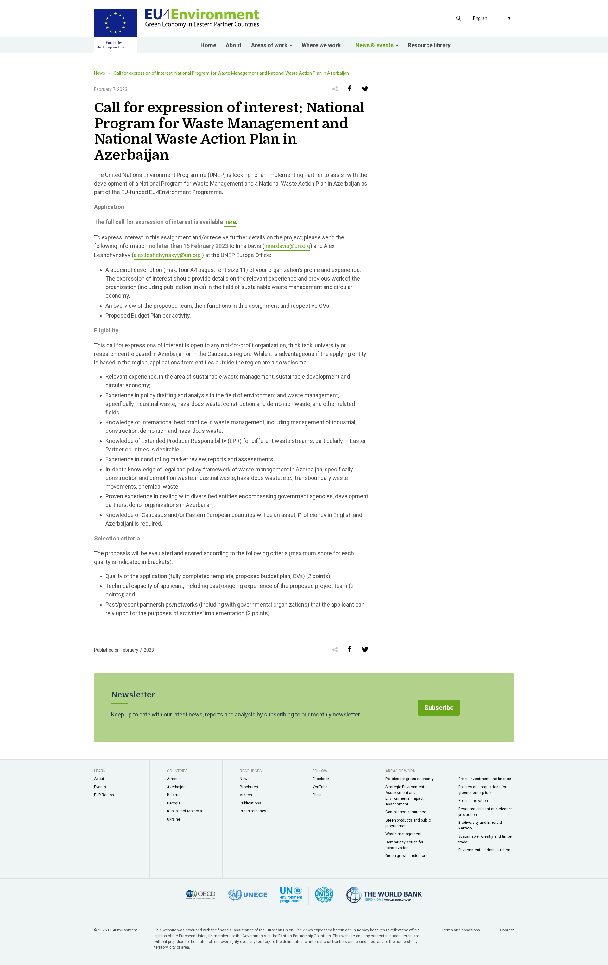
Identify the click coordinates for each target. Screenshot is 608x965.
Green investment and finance (484, 779)
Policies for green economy (409, 779)
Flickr (317, 795)
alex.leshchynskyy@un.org (167, 255)
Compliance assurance (405, 812)
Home (208, 45)
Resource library (429, 45)
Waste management (403, 834)
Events (100, 787)
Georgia (173, 803)
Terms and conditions (461, 930)
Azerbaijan (176, 787)
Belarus (173, 795)
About (234, 45)
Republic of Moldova (184, 811)
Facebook (321, 779)
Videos (246, 795)
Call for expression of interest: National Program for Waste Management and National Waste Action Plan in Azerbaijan (231, 73)
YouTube (320, 787)
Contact (507, 930)
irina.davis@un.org (287, 246)
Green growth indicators (406, 856)
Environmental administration (484, 850)
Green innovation (473, 800)
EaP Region (104, 795)
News (99, 73)
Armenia (174, 779)
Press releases (253, 811)
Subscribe (438, 707)
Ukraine (173, 819)
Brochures (249, 787)
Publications (250, 803)
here (230, 221)
